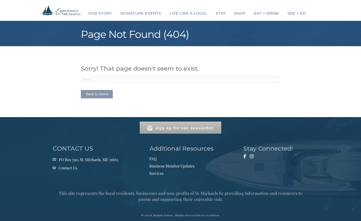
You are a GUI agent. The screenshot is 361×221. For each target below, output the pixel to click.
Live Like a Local (188, 13)
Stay (221, 13)
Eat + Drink (266, 13)
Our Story (100, 13)
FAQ (153, 158)
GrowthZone (212, 215)
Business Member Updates (172, 165)
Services (156, 173)
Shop (239, 13)
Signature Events (140, 13)
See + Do (296, 13)
